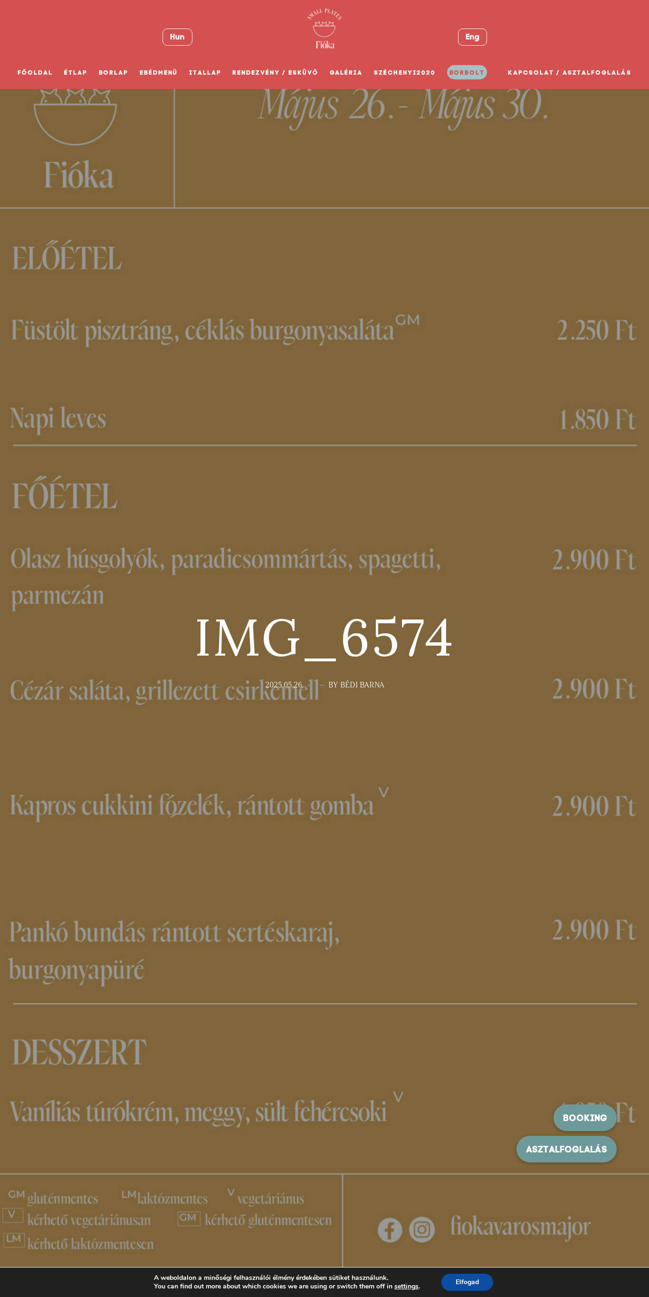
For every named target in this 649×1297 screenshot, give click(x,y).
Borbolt (467, 72)
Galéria (346, 72)
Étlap (75, 72)
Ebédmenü (159, 72)
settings (406, 1286)
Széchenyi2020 (404, 72)
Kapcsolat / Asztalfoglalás (569, 72)
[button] (566, 1149)
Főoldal (35, 72)
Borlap (114, 72)
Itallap (205, 72)
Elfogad (467, 1282)
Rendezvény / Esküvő (275, 72)
